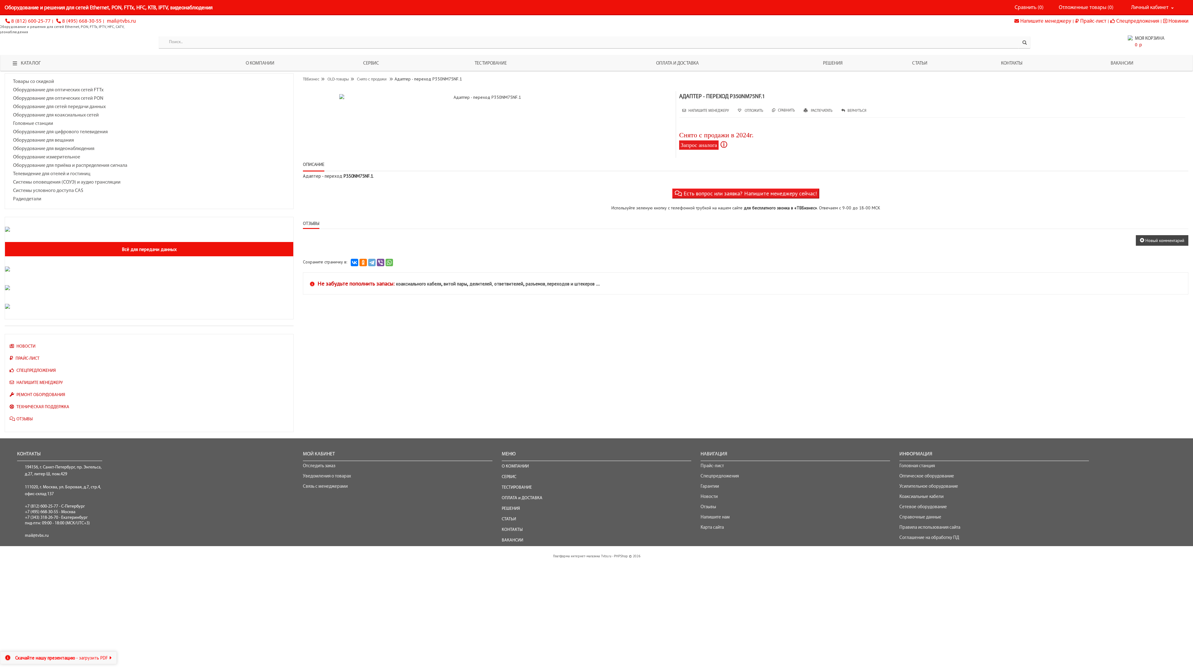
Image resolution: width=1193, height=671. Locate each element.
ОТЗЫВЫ (24, 419)
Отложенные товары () (1086, 7)
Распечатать (821, 111)
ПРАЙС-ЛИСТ (27, 358)
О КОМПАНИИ (260, 63)
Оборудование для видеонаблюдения (53, 148)
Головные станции (33, 123)
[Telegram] (372, 262)
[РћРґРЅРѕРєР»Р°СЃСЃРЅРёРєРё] (363, 262)
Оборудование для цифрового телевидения (60, 132)
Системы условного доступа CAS (48, 190)
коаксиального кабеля (418, 284)
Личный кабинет (1150, 7)
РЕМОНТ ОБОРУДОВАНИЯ (40, 395)
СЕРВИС (371, 63)
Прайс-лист (1092, 21)
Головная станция (917, 466)
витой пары (455, 284)
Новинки (1177, 21)
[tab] (313, 164)
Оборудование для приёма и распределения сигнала (70, 165)
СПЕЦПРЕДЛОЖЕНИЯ (36, 370)
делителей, (481, 284)
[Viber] (380, 262)
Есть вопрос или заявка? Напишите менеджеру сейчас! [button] (749, 193)
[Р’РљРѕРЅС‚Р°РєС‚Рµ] (354, 262)
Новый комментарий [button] (1164, 240)
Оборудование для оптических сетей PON (58, 98)
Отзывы (708, 507)
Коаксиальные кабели (921, 497)
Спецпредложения (1137, 21)
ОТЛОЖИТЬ (753, 111)
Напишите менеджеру (1045, 21)
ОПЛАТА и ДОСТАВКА (677, 63)
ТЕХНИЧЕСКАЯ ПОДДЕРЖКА (42, 407)
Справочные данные (920, 517)
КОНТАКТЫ (1011, 63)
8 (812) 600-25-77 (30, 21)
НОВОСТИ (25, 346)
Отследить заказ (319, 466)
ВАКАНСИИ (1122, 63)
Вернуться (857, 111)
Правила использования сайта (929, 527)
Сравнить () (1029, 7)
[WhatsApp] (389, 262)
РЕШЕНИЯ (833, 63)
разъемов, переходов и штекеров (560, 284)
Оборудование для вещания (43, 140)
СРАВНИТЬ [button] (786, 110)
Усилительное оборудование (928, 486)
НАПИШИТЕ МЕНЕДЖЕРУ (39, 383)
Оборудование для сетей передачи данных (59, 106)
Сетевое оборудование (923, 507)
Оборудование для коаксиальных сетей (56, 115)
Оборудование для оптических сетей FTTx (58, 90)
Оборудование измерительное (46, 157)
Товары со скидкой (33, 81)
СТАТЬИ (919, 63)
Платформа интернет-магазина (576, 556)
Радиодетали (27, 199)
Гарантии (710, 486)
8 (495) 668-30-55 (81, 21)
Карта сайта (712, 527)
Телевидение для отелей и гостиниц (51, 173)
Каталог (31, 63)
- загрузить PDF (62, 658)
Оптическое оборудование (926, 476)
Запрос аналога (699, 145)
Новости (709, 497)
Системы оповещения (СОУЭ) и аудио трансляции (67, 182)
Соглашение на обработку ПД (929, 538)
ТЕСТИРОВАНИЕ (491, 63)
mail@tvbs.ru (121, 21)
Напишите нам (715, 517)
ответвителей (508, 284)
